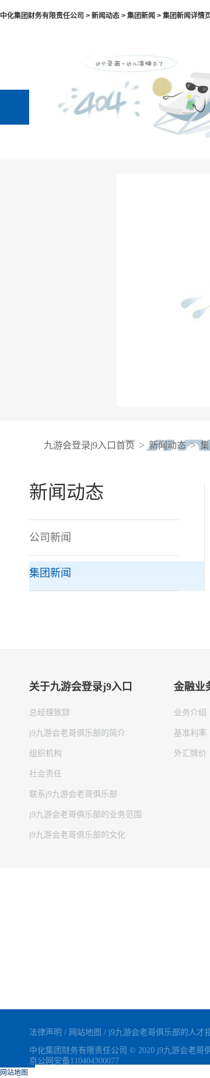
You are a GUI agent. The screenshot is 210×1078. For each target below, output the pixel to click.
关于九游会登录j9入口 (80, 686)
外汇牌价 (190, 753)
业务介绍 (190, 712)
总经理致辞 (49, 712)
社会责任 (45, 773)
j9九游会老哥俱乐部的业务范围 (85, 814)
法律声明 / (49, 1032)
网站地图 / (88, 1032)
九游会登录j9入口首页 (89, 445)
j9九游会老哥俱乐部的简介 (77, 733)
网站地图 (14, 1073)
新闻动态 (167, 445)
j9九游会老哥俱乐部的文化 (77, 834)
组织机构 (45, 753)
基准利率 (190, 733)
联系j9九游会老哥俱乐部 (73, 794)
